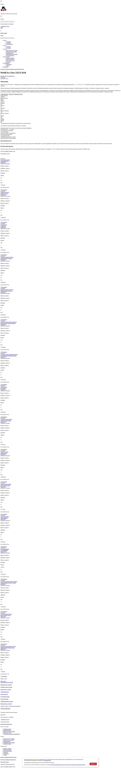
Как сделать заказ (10, 60)
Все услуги (3, 681)
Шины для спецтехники (9, 731)
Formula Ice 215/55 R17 (3, 389)
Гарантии (8, 61)
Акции (7, 65)
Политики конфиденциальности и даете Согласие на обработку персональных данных (68, 764)
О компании (6, 63)
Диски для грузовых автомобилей (11, 734)
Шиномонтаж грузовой (11, 54)
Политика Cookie (5, 762)
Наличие (11, 94)
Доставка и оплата (18, 94)
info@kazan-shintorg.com (6, 724)
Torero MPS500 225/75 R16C (4, 551)
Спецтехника (9, 44)
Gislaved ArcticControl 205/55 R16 (6, 421)
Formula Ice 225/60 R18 (3, 226)
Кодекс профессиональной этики (8, 757)
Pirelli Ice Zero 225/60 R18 (4, 454)
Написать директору (5, 708)
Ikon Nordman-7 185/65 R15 (4, 518)
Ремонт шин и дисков (11, 51)
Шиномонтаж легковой (11, 50)
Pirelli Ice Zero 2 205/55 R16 (4, 194)
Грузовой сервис (10, 55)
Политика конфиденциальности (8, 759)
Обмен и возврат (10, 58)
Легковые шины (7, 729)
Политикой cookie (47, 760)
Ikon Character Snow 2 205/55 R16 (6, 616)
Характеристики (4, 94)
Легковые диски (7, 732)
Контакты (5, 66)
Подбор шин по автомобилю (7, 76)
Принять (93, 764)
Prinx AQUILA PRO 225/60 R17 (5, 486)
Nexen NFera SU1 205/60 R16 (5, 162)
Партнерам (8, 64)
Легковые (8, 41)
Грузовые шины (7, 730)
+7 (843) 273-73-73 (5, 26)
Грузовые (8, 43)
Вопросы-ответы (10, 59)
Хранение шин (9, 53)
